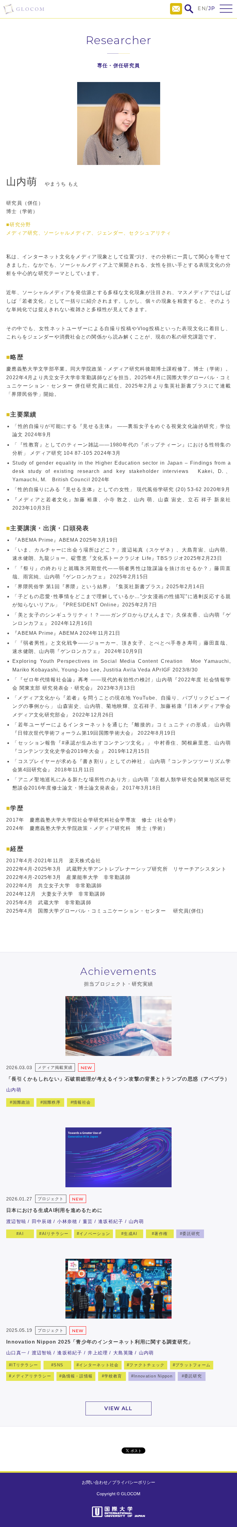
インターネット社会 (99, 1365)
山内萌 (13, 1089)
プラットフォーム (192, 1365)
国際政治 (21, 1102)
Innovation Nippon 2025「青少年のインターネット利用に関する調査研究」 (99, 1341)
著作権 (161, 1233)
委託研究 (191, 1233)
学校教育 (113, 1376)
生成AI (130, 1233)
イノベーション (94, 1233)
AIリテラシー (55, 1233)
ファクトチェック (146, 1365)
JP (211, 8)
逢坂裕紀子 (110, 1221)
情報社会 (82, 1102)
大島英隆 (123, 1352)
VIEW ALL (118, 1408)
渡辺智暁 (16, 1221)
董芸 (88, 1221)
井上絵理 (98, 1352)
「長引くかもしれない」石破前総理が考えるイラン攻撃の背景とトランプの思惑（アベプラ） (118, 1079)
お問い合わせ (95, 1482)
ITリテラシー (24, 1365)
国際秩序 (51, 1102)
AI (21, 1233)
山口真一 (16, 1352)
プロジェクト (51, 1199)
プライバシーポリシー (133, 1482)
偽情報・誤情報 (77, 1376)
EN (202, 8)
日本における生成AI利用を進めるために (54, 1210)
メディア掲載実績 (55, 1067)
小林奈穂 (67, 1221)
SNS (58, 1365)
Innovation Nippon (153, 1376)
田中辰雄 (42, 1221)
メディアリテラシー (31, 1376)
